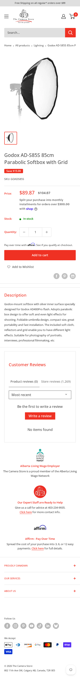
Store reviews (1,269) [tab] (56, 381)
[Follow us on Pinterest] (23, 626)
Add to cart (40, 255)
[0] (72, 16)
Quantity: (10, 232)
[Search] (70, 32)
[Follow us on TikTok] (40, 626)
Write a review (40, 416)
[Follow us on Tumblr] (56, 626)
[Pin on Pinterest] (65, 276)
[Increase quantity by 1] (46, 232)
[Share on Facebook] (57, 276)
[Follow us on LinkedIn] (48, 626)
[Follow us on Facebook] (7, 626)
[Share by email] (73, 276)
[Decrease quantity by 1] (24, 232)
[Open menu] (6, 16)
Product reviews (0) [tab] (24, 381)
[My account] (63, 16)
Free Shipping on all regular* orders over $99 (40, 2)
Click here (26, 512)
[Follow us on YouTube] (32, 626)
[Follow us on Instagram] (15, 626)
